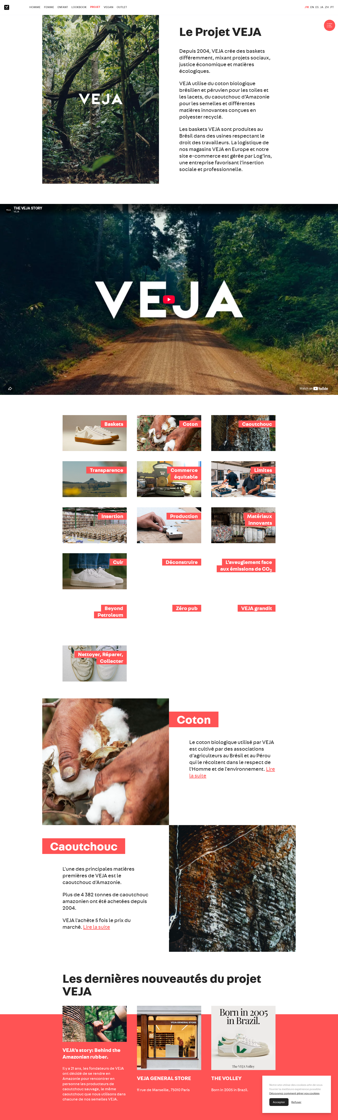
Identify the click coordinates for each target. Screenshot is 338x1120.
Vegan (108, 7)
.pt (332, 7)
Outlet (122, 7)
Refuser (296, 1102)
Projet (95, 7)
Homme (34, 7)
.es (317, 7)
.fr (306, 7)
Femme (49, 7)
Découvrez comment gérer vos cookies (294, 1093)
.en (311, 7)
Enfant (63, 7)
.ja (321, 7)
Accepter (279, 1102)
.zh (326, 7)
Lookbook (79, 7)
